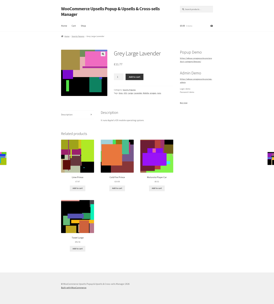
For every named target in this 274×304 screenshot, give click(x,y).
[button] (103, 54)
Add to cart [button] (78, 188)
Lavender (138, 93)
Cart (74, 25)
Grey (121, 93)
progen (153, 93)
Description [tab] (66, 114)
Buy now (183, 103)
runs (159, 93)
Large (130, 93)
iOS (125, 93)
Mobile (146, 93)
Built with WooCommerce (73, 287)
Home (64, 25)
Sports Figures (78, 36)
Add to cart (134, 76)
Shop (83, 25)
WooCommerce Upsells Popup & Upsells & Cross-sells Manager (110, 11)
